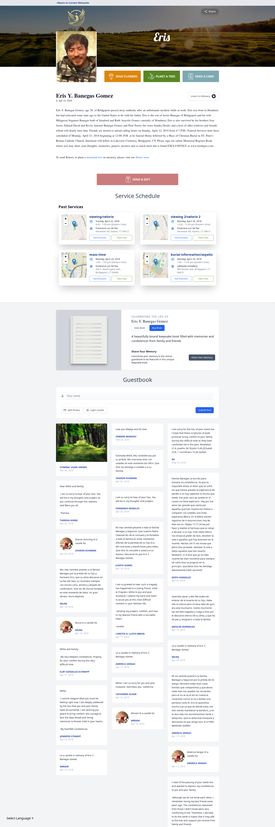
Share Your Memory (201, 357)
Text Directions (99, 237)
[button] (74, 224)
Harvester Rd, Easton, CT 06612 (112, 231)
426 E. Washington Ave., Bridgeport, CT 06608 (108, 271)
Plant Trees (122, 237)
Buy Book (157, 327)
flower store (142, 157)
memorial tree (94, 157)
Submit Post (204, 410)
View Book (139, 327)
